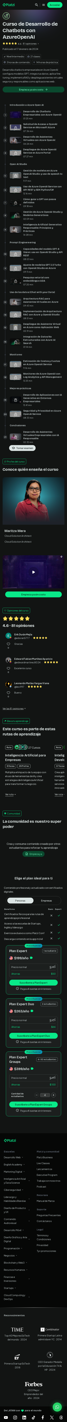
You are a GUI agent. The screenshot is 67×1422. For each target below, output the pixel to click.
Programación (12, 1248)
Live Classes (43, 1163)
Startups (8, 1287)
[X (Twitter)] (52, 1417)
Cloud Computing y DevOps (15, 1297)
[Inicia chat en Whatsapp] (57, 1407)
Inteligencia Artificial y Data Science (15, 1180)
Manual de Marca (45, 1200)
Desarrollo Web (12, 1157)
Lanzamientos (44, 1169)
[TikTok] (33, 1417)
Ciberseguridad (12, 1189)
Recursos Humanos (14, 1269)
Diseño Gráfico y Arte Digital (15, 1239)
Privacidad (42, 1245)
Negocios (9, 1255)
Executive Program (47, 1174)
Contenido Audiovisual (10, 1221)
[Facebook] (43, 1417)
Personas (20, 900)
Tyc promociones (46, 1250)
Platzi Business (45, 1157)
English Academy (13, 1164)
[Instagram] (15, 1417)
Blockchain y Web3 (14, 1262)
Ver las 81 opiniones (13, 708)
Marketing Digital (13, 1171)
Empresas (46, 900)
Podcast (41, 1186)
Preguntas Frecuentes (49, 1215)
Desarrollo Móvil (12, 1230)
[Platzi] (9, 4)
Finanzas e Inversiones (10, 1278)
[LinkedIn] (24, 1417)
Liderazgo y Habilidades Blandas (15, 1198)
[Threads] (61, 1417)
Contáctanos (44, 1221)
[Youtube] (6, 1417)
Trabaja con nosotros (48, 1180)
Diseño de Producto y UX (15, 1210)
